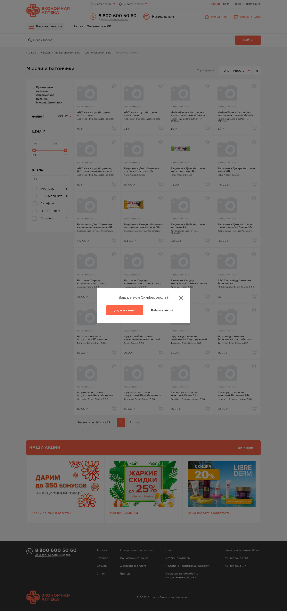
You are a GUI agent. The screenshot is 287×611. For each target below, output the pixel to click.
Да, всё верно (124, 310)
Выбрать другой (162, 310)
